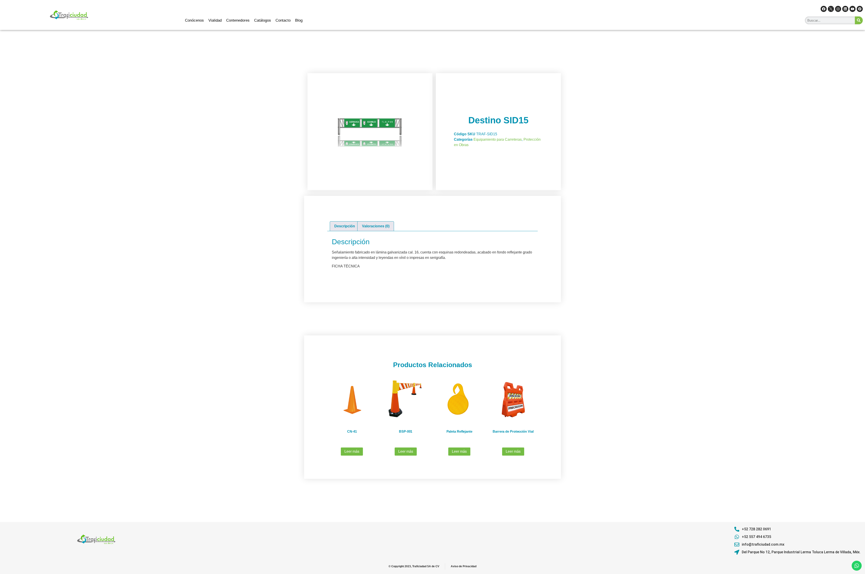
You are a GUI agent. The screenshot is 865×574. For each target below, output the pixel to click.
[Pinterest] (860, 9)
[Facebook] (824, 9)
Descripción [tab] (344, 226)
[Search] (859, 20)
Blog (299, 20)
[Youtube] (852, 9)
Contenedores (238, 20)
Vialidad (215, 20)
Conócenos (194, 20)
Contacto (283, 20)
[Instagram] (838, 9)
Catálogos (262, 20)
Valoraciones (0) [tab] (375, 226)
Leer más (351, 451)
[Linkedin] (845, 9)
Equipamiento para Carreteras (497, 139)
